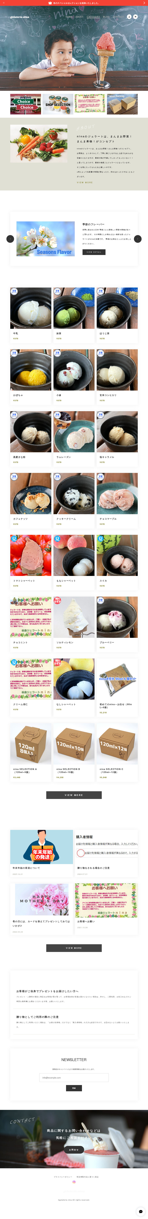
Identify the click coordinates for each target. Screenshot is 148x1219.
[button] (10, 239)
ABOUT (79, 17)
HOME (69, 17)
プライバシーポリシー (63, 1177)
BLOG (106, 17)
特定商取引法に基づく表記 (88, 1177)
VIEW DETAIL (94, 252)
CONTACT (118, 17)
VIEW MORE (85, 183)
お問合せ (74, 1149)
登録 (74, 1088)
